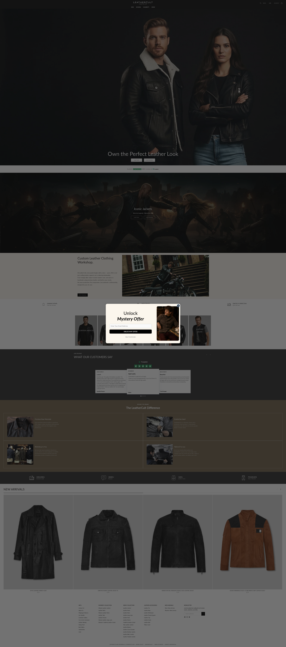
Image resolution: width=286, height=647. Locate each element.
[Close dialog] (178, 305)
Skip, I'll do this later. (130, 337)
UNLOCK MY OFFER (130, 331)
